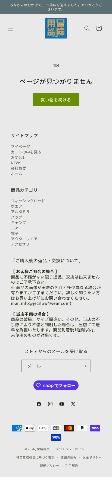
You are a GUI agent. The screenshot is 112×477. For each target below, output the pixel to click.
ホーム (16, 173)
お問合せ (18, 157)
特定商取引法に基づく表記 (35, 457)
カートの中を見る (26, 152)
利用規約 (71, 465)
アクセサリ (20, 244)
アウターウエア (24, 238)
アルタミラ (20, 211)
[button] (11, 28)
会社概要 (18, 168)
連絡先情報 (69, 457)
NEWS (16, 162)
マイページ (20, 146)
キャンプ (18, 222)
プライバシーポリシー (72, 449)
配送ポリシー (49, 465)
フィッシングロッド (28, 200)
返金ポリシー (92, 457)
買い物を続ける (56, 100)
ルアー (16, 228)
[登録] (85, 366)
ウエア (16, 206)
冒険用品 (43, 449)
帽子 (14, 233)
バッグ (16, 217)
